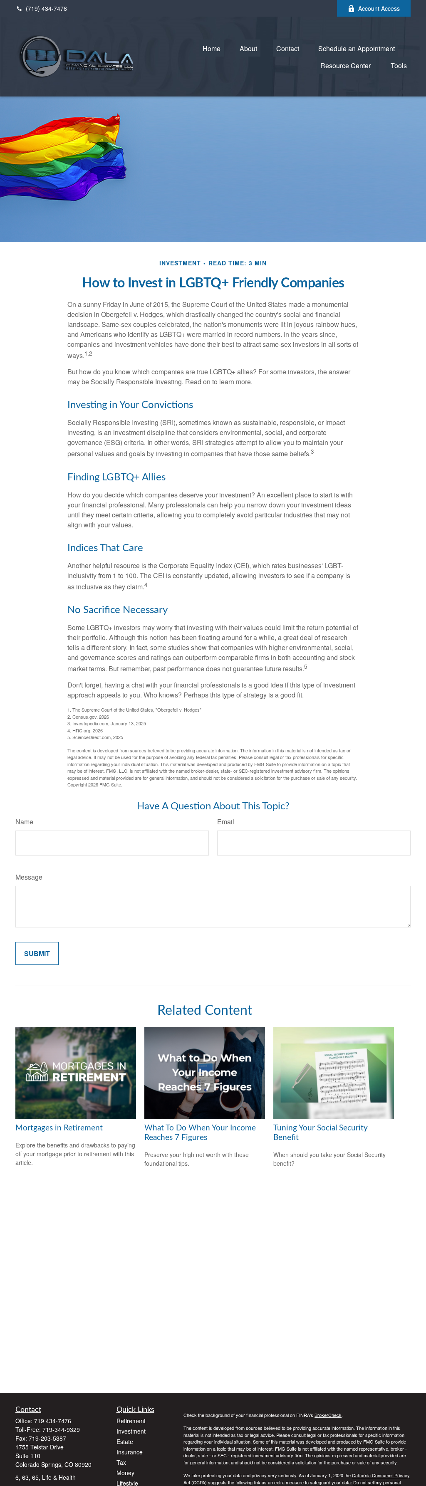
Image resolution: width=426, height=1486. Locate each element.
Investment (131, 1431)
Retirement (131, 1421)
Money (125, 1473)
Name (24, 821)
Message (28, 877)
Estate (124, 1441)
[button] (211, 48)
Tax (121, 1462)
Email (225, 821)
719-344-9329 (61, 1429)
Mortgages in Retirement (59, 1128)
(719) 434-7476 (46, 8)
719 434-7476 (52, 1421)
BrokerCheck (328, 1415)
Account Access (379, 8)
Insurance (129, 1452)
